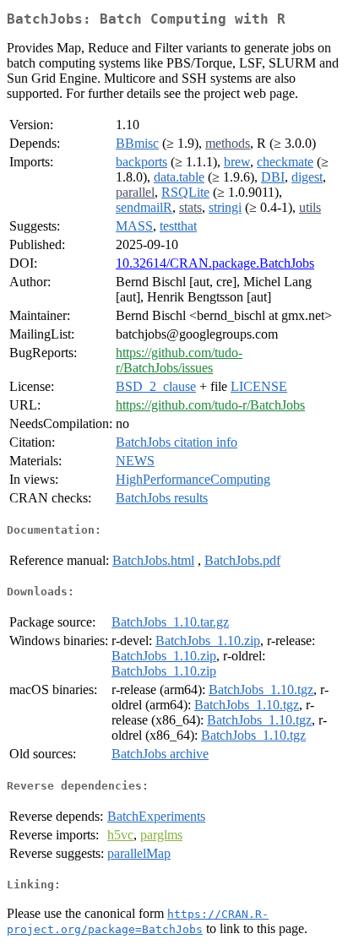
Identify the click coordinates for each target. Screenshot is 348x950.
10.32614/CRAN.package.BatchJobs (215, 263)
